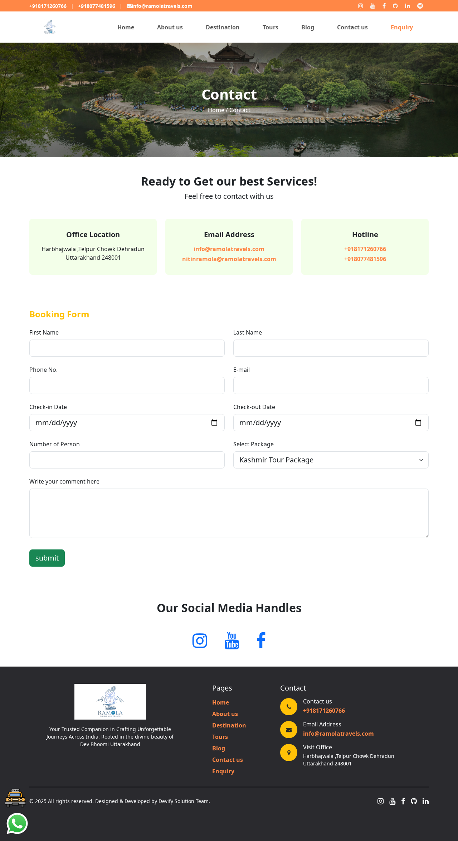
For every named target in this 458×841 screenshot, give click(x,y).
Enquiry (402, 27)
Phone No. (43, 370)
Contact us (352, 27)
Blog (307, 27)
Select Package (253, 444)
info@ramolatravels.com (162, 6)
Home (125, 27)
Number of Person (54, 444)
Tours (270, 27)
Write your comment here (64, 481)
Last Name (247, 332)
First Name (44, 332)
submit (47, 558)
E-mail (241, 370)
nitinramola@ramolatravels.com (229, 259)
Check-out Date (254, 407)
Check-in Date (48, 407)
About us (170, 27)
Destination (223, 27)
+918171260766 (48, 6)
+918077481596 (96, 6)
